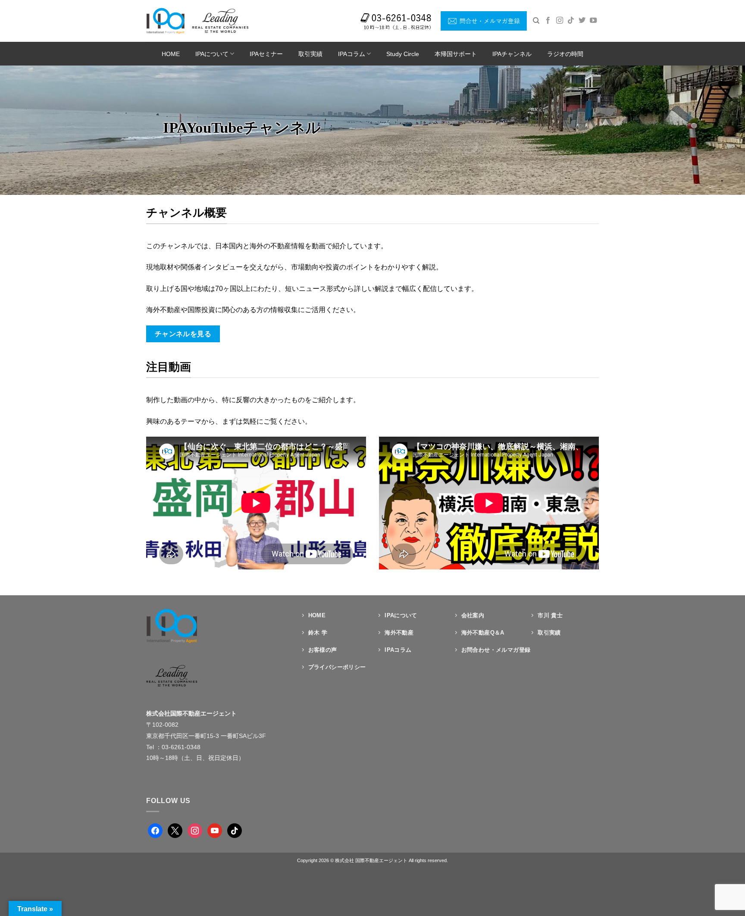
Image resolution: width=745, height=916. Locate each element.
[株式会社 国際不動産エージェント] (197, 20)
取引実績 (310, 53)
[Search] (536, 21)
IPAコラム (351, 53)
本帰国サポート (456, 53)
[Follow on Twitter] (582, 21)
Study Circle (402, 53)
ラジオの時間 (565, 53)
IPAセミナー (266, 53)
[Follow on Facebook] (548, 21)
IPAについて (212, 53)
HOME (171, 53)
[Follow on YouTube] (593, 21)
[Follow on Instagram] (559, 21)
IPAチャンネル (512, 53)
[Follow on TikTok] (570, 21)
